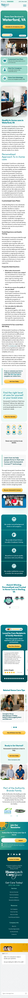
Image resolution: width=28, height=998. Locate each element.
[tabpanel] (8, 811)
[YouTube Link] (14, 854)
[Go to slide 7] (17, 678)
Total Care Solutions (14, 894)
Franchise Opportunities (14, 929)
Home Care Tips (14, 911)
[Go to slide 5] (13, 678)
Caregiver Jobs (22, 35)
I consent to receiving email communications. (13, 843)
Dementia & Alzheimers (14, 900)
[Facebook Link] (11, 854)
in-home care (13, 346)
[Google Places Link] (8, 854)
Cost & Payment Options (14, 917)
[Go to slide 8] (19, 678)
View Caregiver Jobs (14, 759)
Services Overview (14, 892)
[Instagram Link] (19, 854)
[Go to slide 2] (7, 678)
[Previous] (11, 816)
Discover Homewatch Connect (12, 490)
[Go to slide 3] (9, 678)
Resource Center (14, 914)
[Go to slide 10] (23, 678)
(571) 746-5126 (23, 1)
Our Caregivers (14, 909)
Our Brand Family (14, 931)
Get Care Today (14, 381)
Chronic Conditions (14, 897)
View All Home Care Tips (14, 732)
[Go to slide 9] (21, 678)
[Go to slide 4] (11, 678)
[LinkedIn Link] (17, 854)
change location (10, 1)
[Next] (17, 816)
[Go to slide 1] (5, 678)
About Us (14, 926)
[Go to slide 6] (15, 678)
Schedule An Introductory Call (14, 27)
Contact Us (14, 934)
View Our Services (10, 416)
